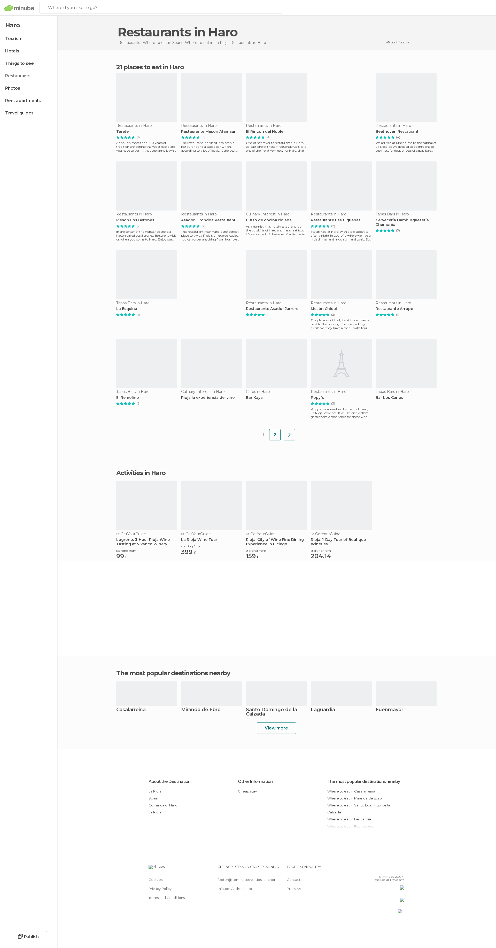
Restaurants (17, 75)
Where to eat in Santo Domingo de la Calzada (358, 808)
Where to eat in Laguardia (349, 819)
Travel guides (19, 113)
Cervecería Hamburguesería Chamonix (402, 222)
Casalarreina (131, 710)
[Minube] (19, 8)
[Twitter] (383, 869)
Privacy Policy (160, 889)
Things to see (19, 63)
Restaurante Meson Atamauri (209, 131)
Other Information (255, 781)
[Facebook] (375, 869)
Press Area (296, 889)
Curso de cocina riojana (269, 220)
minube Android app (235, 889)
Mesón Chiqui (324, 309)
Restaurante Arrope (394, 309)
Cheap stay (247, 791)
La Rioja (155, 791)
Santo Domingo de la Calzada (271, 712)
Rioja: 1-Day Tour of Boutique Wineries (338, 542)
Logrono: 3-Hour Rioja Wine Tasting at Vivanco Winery (143, 542)
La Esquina (126, 309)
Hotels (12, 51)
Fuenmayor (389, 710)
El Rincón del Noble (264, 131)
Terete (122, 131)
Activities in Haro (140, 473)
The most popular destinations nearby (173, 673)
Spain (153, 798)
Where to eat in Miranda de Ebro (354, 798)
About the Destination (169, 781)
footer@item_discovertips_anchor (246, 879)
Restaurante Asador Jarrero (272, 309)
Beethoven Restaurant (397, 131)
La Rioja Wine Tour (199, 540)
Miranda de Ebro (201, 710)
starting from (126, 551)
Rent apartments (23, 100)
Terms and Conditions (167, 898)
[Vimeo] (392, 869)
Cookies (155, 879)
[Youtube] (400, 869)
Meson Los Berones (135, 220)
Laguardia (323, 710)
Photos (12, 88)
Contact (293, 879)
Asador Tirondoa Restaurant (208, 220)
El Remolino (127, 397)
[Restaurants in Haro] (289, 434)
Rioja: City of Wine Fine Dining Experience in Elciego (275, 542)
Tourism (13, 38)
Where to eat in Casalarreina (351, 791)
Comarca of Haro (163, 805)
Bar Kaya (254, 397)
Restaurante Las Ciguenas (336, 220)
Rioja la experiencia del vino (208, 397)
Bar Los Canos (389, 397)
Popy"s (317, 397)
